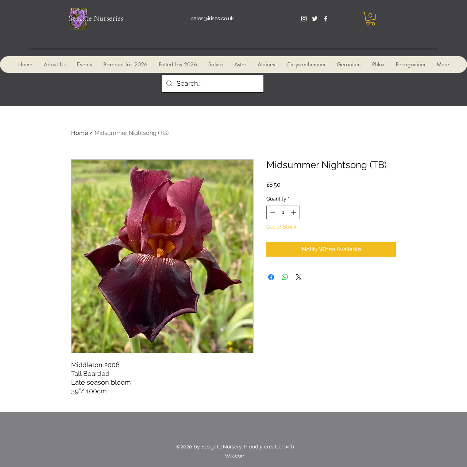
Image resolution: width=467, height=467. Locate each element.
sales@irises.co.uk (212, 18)
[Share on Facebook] (271, 277)
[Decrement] (272, 212)
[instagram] (304, 18)
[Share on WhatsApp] (285, 277)
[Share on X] (298, 277)
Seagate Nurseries (96, 18)
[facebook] (325, 18)
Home (79, 132)
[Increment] (294, 212)
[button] (370, 19)
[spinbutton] (283, 212)
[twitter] (315, 18)
